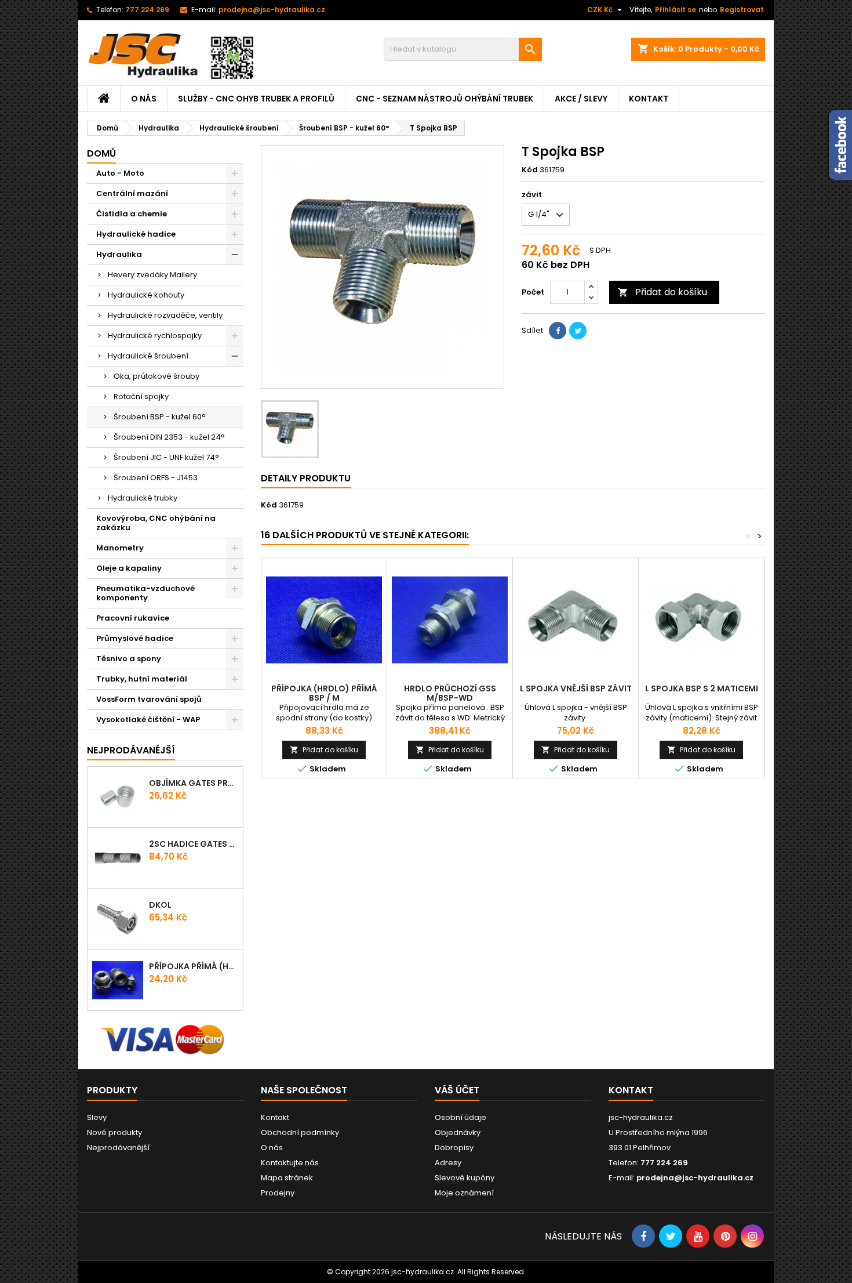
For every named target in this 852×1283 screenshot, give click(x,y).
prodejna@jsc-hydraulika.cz (272, 10)
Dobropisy (454, 1147)
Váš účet (457, 1090)
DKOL (160, 904)
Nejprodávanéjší (131, 750)
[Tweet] (578, 330)
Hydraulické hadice (136, 234)
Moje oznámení (464, 1192)
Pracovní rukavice (132, 618)
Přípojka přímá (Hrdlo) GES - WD (193, 966)
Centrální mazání (132, 193)
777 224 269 (147, 10)
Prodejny (277, 1192)
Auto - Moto (120, 173)
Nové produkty (114, 1132)
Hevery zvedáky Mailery (152, 274)
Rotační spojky (141, 396)
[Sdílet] (557, 330)
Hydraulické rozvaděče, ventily (165, 315)
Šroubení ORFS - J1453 (156, 477)
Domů (101, 153)
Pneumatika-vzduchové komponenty (145, 593)
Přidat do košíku (662, 292)
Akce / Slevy (581, 98)
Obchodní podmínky (300, 1132)
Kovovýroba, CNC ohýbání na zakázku (156, 523)
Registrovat (742, 10)
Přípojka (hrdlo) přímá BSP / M (324, 693)
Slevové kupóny (464, 1177)
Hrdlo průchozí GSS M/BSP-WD (450, 693)
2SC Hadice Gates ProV (193, 844)
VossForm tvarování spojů (149, 699)
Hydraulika (119, 254)
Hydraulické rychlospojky (155, 335)
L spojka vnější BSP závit (576, 688)
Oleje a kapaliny (129, 568)
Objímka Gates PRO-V (193, 783)
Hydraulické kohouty (146, 294)
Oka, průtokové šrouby (156, 376)
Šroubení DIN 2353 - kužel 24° (169, 437)
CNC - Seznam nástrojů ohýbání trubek (444, 98)
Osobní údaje (460, 1117)
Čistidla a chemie (131, 213)
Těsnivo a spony (128, 658)
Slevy (97, 1117)
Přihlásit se (675, 10)
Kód (530, 170)
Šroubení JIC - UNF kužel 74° (166, 457)
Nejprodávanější (118, 1147)
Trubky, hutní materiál (141, 678)
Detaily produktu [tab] (306, 478)
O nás (143, 98)
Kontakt (648, 98)
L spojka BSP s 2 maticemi (701, 688)
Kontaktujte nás (290, 1162)
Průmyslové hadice (134, 638)
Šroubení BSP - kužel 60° (160, 416)
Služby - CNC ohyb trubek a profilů (256, 98)
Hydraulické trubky (142, 497)
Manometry (120, 547)
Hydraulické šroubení (148, 355)
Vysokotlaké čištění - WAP (148, 719)
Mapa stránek (287, 1177)
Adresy (448, 1162)
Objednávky (457, 1132)
